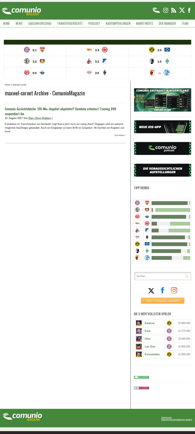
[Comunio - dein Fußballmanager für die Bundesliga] (157, 12)
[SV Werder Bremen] (147, 250)
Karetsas (150, 323)
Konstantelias (152, 354)
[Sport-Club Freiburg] (137, 250)
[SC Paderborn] (147, 216)
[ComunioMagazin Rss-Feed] (174, 12)
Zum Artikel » (120, 135)
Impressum (166, 417)
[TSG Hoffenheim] (147, 230)
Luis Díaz (150, 346)
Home (6, 23)
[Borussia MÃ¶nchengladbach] (147, 237)
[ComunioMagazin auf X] (182, 12)
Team (185, 23)
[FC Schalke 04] (147, 257)
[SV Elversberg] (137, 209)
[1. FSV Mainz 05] (137, 216)
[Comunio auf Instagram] (166, 12)
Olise (147, 338)
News (19, 23)
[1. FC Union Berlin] (137, 223)
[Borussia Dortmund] (137, 244)
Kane (147, 330)
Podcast (94, 23)
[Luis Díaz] (139, 346)
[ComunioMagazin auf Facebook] (189, 12)
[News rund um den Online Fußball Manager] (21, 10)
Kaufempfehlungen (118, 23)
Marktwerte (144, 23)
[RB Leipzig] (137, 237)
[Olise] (139, 339)
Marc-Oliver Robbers (39, 118)
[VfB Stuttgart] (147, 202)
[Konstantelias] (139, 354)
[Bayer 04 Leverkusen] (147, 209)
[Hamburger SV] (147, 244)
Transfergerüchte (70, 23)
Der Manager (167, 23)
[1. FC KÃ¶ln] (137, 230)
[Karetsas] (139, 323)
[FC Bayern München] (169, 331)
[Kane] (139, 331)
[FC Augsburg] (137, 257)
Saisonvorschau (39, 23)
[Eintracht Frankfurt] (147, 223)
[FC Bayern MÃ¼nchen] (137, 202)
